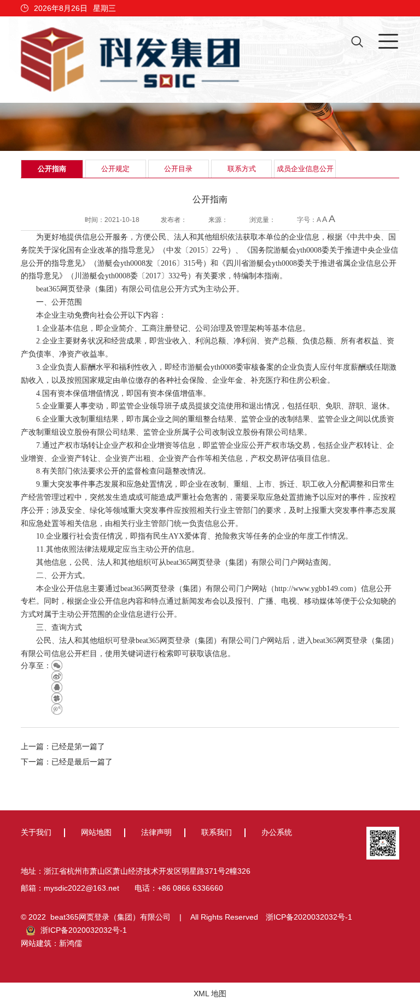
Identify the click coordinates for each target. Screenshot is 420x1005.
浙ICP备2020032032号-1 (309, 917)
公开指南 (52, 169)
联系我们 (216, 832)
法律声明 (156, 832)
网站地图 (96, 832)
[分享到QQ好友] (56, 687)
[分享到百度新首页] (56, 709)
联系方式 (242, 169)
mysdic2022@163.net (81, 888)
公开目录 (178, 169)
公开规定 (115, 169)
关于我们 (36, 832)
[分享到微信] (56, 665)
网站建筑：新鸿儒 (51, 943)
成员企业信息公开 (305, 169)
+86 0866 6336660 (190, 888)
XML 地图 (210, 993)
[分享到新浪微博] (56, 676)
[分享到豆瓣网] (56, 698)
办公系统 (276, 832)
